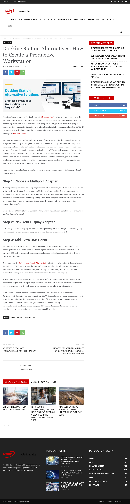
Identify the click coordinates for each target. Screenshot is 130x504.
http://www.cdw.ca (26, 369)
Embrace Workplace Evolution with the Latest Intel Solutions (108, 57)
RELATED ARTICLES (15, 381)
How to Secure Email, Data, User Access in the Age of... (72, 473)
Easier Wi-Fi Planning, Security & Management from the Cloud (72, 460)
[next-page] (8, 425)
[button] (121, 32)
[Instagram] (115, 1)
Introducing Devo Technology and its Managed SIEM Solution (107, 49)
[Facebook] (111, 1)
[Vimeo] (122, 1)
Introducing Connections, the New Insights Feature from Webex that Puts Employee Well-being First (108, 85)
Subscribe (121, 116)
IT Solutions (118, 502)
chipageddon (47, 117)
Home (5, 39)
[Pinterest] (17, 72)
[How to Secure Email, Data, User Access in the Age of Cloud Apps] (52, 474)
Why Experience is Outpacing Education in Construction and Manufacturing (106, 66)
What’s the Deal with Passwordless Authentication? (19, 349)
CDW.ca (101, 502)
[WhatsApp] (22, 72)
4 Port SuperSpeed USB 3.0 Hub (32, 263)
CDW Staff (8, 66)
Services (109, 502)
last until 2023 (19, 134)
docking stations (16, 317)
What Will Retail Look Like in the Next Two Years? (72, 485)
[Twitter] (118, 1)
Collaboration (15, 39)
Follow (122, 110)
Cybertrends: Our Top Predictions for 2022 (107, 75)
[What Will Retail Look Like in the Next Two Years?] (52, 486)
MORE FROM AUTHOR (43, 381)
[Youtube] (125, 1)
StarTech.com (30, 317)
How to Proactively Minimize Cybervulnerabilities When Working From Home (68, 351)
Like (124, 105)
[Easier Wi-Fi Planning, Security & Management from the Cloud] (52, 460)
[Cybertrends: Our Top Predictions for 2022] (15, 396)
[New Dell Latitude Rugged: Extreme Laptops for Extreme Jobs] (71, 396)
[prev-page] (4, 425)
